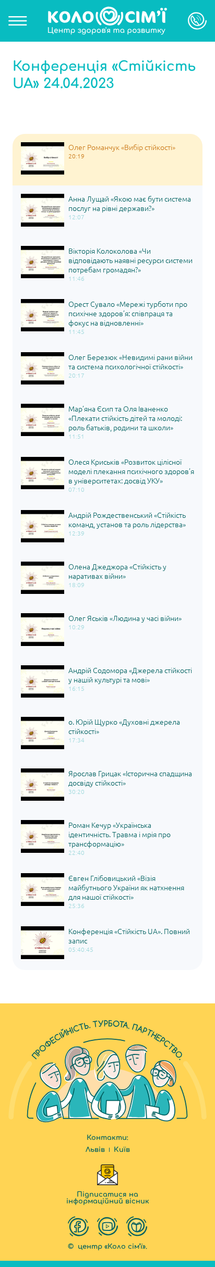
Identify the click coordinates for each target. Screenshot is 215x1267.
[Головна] (107, 21)
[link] (107, 21)
